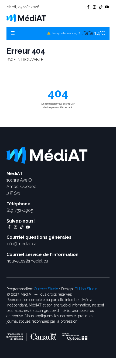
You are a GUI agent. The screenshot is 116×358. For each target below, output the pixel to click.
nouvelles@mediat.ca (27, 261)
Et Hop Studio (86, 289)
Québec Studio (46, 289)
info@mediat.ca (21, 243)
